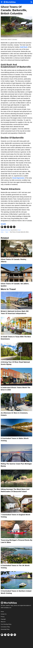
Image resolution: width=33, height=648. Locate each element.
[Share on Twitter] (8, 227)
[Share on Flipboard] (2, 227)
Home (2, 611)
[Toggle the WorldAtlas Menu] (1, 2)
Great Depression (18, 178)
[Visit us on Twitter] (8, 635)
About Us (3, 621)
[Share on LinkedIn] (14, 227)
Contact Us (3, 614)
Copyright (3, 619)
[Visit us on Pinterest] (11, 635)
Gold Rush (23, 47)
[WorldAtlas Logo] (10, 2)
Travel (19, 230)
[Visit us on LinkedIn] (15, 635)
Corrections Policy (5, 626)
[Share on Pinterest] (11, 227)
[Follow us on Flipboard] (2, 635)
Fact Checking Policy (6, 624)
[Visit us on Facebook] (5, 635)
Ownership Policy (5, 629)
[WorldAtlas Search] (31, 2)
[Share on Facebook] (5, 227)
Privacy (2, 616)
